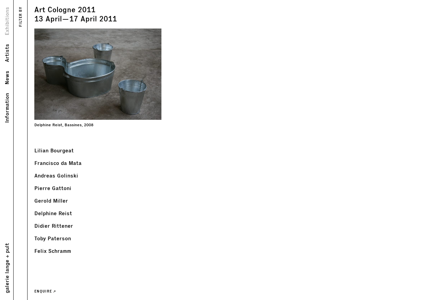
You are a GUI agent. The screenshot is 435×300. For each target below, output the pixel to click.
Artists (6, 53)
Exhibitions (6, 21)
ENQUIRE (43, 291)
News (6, 78)
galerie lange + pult (6, 268)
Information (6, 108)
